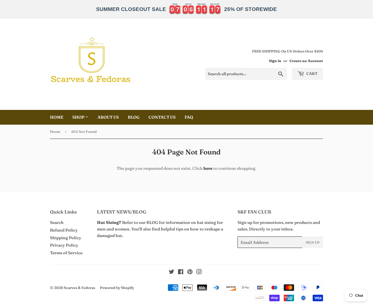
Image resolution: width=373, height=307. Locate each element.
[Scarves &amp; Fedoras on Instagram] (199, 272)
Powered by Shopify (117, 287)
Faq (189, 117)
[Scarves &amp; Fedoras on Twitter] (171, 272)
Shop (78, 117)
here (207, 168)
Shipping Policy (65, 237)
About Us (108, 117)
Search (57, 222)
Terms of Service (66, 252)
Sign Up (312, 242)
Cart (312, 73)
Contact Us (162, 117)
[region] (186, 9)
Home (56, 117)
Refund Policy (64, 230)
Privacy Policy (64, 245)
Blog (134, 117)
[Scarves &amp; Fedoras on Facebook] (180, 272)
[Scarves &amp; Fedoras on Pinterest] (190, 272)
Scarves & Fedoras (79, 287)
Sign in (275, 61)
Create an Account (306, 61)
